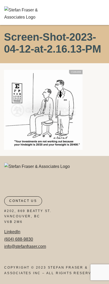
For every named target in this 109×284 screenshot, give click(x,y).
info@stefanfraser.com (25, 246)
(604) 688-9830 (18, 239)
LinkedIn (12, 232)
